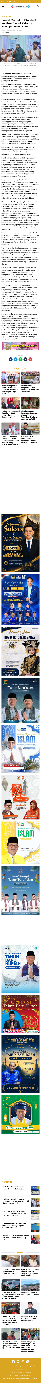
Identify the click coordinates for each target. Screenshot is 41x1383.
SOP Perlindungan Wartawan (20, 1372)
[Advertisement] (20, 469)
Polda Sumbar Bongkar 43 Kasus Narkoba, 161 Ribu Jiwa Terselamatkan (30, 389)
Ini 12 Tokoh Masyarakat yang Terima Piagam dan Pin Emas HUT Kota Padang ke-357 (14, 1213)
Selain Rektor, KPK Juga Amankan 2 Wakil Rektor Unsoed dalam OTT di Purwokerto (10, 1296)
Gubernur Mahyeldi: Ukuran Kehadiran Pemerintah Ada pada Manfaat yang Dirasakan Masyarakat (10, 441)
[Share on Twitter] (16, 359)
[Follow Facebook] (29, 1)
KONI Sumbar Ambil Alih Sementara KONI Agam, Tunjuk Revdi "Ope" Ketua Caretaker (10, 1345)
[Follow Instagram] (35, 1)
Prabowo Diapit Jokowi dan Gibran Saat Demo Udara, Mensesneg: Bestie (10, 414)
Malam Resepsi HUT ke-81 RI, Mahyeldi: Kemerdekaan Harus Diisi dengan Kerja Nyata (9, 390)
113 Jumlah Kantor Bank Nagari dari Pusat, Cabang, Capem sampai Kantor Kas (13, 1225)
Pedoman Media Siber (20, 1369)
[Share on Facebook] (11, 359)
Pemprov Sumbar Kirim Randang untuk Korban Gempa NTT (10, 1271)
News (10, 16)
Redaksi (9, 1366)
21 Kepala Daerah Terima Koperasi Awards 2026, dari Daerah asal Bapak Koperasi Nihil (9, 1320)
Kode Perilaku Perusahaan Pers (20, 1375)
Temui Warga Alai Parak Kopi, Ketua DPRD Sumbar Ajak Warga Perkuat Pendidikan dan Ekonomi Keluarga (28, 1347)
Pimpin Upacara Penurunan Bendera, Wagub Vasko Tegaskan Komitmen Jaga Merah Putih (29, 415)
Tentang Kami (30, 1366)
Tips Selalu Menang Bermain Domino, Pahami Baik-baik (12, 1188)
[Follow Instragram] (23, 1362)
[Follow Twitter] (32, 1)
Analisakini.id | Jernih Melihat (23, 1378)
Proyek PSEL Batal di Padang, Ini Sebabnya (30, 1294)
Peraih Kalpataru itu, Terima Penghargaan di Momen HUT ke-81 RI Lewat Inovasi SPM (15, 1201)
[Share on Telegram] (25, 359)
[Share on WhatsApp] (20, 359)
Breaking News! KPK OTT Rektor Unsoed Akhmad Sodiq (29, 1318)
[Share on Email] (30, 359)
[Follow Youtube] (38, 1)
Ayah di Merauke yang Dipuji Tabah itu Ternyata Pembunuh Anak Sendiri (30, 1272)
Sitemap (18, 1366)
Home (3, 16)
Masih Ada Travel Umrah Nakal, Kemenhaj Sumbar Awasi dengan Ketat (29, 440)
